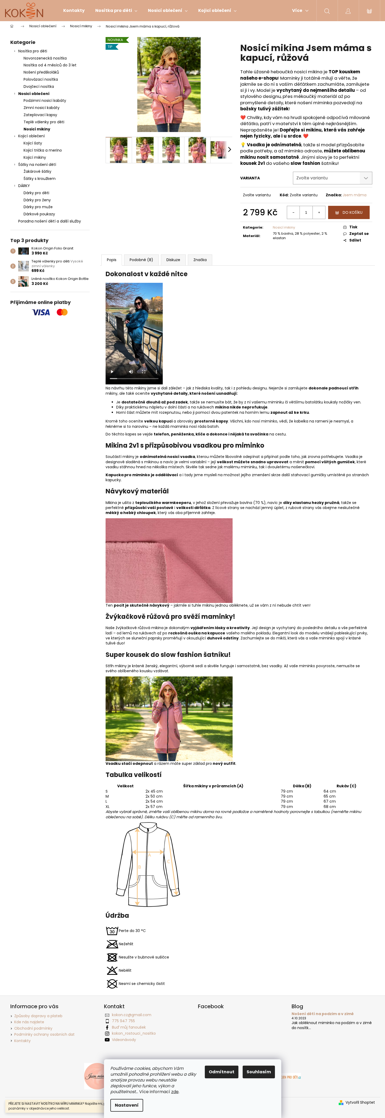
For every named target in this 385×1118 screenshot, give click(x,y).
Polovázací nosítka (41, 79)
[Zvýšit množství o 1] (318, 212)
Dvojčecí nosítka (39, 86)
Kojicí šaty (33, 143)
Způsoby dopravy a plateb (38, 1016)
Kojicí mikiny (35, 157)
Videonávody (124, 1039)
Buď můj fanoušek (129, 1027)
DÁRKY (24, 185)
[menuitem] (74, 10)
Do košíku (353, 212)
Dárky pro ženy (37, 200)
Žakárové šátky (37, 171)
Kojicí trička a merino (43, 150)
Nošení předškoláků (41, 72)
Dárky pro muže (38, 207)
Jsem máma (354, 195)
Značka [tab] (200, 259)
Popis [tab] (111, 259)
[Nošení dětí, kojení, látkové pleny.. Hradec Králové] (287, 1076)
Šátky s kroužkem (40, 178)
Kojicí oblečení (31, 136)
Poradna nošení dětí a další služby (49, 221)
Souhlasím (259, 1072)
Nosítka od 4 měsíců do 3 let (50, 65)
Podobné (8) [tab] (141, 259)
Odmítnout (221, 1072)
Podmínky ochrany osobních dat (44, 1034)
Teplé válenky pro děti (44, 122)
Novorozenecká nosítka (45, 58)
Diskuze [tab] (173, 259)
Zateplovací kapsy (40, 114)
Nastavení (127, 1105)
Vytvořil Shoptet (360, 1102)
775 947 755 (123, 1021)
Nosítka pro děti (32, 51)
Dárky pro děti (36, 193)
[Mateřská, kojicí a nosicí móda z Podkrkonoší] (97, 1076)
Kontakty (22, 1040)
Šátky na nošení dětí (37, 164)
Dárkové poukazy (39, 214)
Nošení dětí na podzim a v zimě (323, 1014)
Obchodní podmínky (33, 1028)
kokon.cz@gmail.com (131, 1014)
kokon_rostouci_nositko (134, 1033)
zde (175, 1092)
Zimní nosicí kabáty (42, 107)
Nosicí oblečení (33, 93)
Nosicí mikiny (37, 129)
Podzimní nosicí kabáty (45, 100)
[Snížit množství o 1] (293, 212)
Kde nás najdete (29, 1022)
